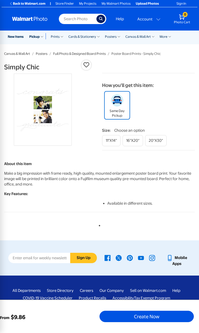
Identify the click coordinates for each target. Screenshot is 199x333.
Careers (86, 290)
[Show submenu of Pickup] (43, 36)
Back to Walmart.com (29, 3)
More (163, 37)
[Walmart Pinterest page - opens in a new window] (130, 257)
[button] (86, 65)
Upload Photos (147, 3)
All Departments (26, 290)
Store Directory (60, 290)
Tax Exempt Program (152, 298)
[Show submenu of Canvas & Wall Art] (153, 36)
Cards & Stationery (82, 37)
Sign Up (83, 257)
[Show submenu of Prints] (61, 36)
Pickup (34, 37)
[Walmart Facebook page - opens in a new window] (107, 257)
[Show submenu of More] (169, 36)
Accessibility (123, 298)
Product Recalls (92, 298)
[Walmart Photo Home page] (30, 19)
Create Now (146, 316)
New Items (16, 37)
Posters (111, 37)
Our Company (112, 290)
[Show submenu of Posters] (118, 36)
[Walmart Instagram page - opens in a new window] (152, 257)
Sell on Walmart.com (148, 290)
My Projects (87, 3)
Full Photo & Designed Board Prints (79, 54)
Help (120, 19)
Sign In (181, 3)
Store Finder (64, 3)
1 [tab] (98, 224)
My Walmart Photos (116, 3)
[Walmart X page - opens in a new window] (119, 257)
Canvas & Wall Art (138, 37)
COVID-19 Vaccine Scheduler (48, 298)
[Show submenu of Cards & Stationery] (98, 36)
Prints (55, 37)
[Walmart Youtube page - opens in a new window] (141, 257)
